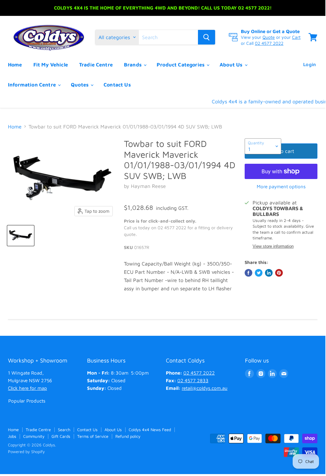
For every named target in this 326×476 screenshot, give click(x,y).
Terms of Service (92, 436)
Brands (133, 64)
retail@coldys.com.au (205, 388)
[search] (168, 37)
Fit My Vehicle (50, 64)
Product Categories (181, 64)
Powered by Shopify (26, 451)
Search (64, 429)
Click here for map (27, 388)
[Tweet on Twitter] (258, 273)
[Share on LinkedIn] (269, 273)
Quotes (80, 84)
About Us (232, 64)
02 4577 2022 (269, 43)
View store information (273, 246)
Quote (268, 37)
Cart (296, 37)
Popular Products (26, 401)
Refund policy (127, 436)
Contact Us (117, 84)
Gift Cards (60, 436)
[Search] (206, 37)
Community (33, 436)
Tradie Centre (96, 64)
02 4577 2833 (192, 380)
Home (15, 64)
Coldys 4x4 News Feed (150, 429)
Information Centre (32, 84)
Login (309, 64)
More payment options (281, 186)
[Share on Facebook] (248, 273)
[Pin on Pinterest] (279, 273)
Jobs (12, 436)
